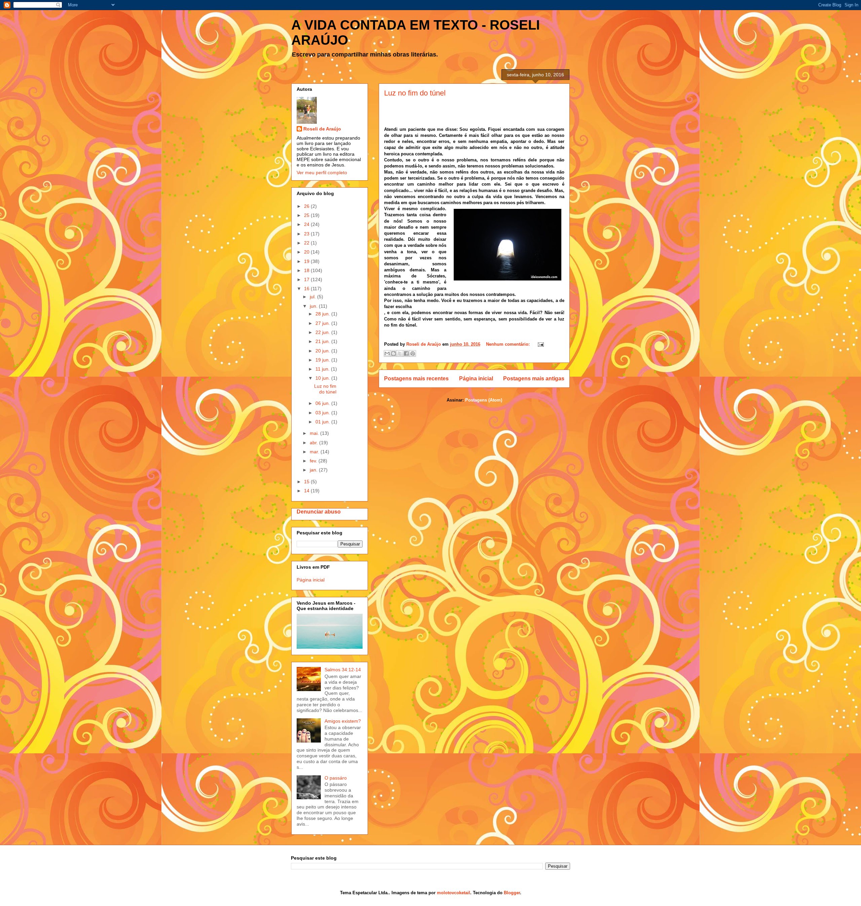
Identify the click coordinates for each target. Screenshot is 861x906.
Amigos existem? (343, 721)
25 (307, 215)
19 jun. (323, 360)
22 (307, 243)
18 (307, 270)
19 (307, 261)
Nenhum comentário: (508, 344)
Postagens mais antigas (533, 378)
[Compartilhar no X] (400, 353)
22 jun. (323, 332)
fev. (314, 460)
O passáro (336, 778)
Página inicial (476, 378)
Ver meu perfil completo (322, 172)
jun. (314, 306)
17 (307, 279)
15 (307, 481)
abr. (314, 442)
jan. (314, 470)
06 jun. (323, 403)
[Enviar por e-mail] (387, 353)
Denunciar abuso (319, 511)
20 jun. (323, 350)
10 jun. (323, 378)
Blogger (512, 892)
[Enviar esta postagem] (539, 344)
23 (307, 233)
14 (307, 490)
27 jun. (323, 323)
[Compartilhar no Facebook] (406, 353)
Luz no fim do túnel (415, 93)
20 (307, 252)
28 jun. (323, 313)
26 (307, 206)
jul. (313, 296)
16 (307, 288)
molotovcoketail (453, 892)
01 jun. (323, 421)
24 (307, 224)
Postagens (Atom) (483, 400)
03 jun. (323, 412)
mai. (315, 433)
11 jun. (323, 369)
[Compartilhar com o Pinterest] (412, 353)
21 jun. (323, 341)
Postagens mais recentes (416, 378)
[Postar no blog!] (393, 353)
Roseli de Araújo (322, 128)
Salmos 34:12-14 (343, 669)
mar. (315, 451)
